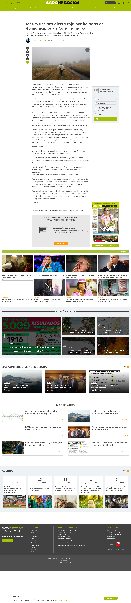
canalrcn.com (111, 536)
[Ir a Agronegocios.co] (12, 528)
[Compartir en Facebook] (27, 55)
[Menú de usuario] (118, 3)
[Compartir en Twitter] (27, 48)
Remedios (75, 8)
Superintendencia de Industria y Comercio (71, 545)
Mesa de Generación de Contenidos (69, 530)
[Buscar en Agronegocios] (128, 3)
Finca (56, 8)
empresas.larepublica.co (115, 534)
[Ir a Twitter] (6, 531)
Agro (61, 419)
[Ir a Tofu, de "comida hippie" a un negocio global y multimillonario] (79, 447)
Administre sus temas (106, 119)
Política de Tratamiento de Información (70, 541)
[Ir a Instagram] (15, 531)
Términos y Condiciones (65, 539)
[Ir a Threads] (19, 531)
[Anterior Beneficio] (35, 231)
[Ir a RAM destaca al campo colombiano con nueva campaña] (13, 432)
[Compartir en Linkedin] (27, 51)
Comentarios (87, 8)
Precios (106, 8)
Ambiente (125, 419)
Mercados (65, 8)
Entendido (110, 598)
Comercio (125, 451)
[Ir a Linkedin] (10, 531)
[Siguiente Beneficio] (87, 231)
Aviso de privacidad (64, 536)
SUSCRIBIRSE (61, 243)
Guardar (27, 62)
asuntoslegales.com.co (114, 532)
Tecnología (47, 8)
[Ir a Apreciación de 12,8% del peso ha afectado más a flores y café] (13, 416)
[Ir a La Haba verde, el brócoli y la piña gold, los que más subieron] (13, 447)
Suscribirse (7, 541)
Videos (115, 8)
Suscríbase (110, 3)
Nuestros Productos (64, 532)
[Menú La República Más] (123, 3)
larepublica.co (111, 530)
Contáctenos (62, 534)
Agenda (98, 8)
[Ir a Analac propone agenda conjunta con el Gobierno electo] (79, 432)
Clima (37, 8)
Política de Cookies (64, 543)
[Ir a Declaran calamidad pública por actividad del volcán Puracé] (79, 416)
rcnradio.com (111, 539)
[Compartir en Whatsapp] (27, 58)
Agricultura (17, 8)
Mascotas (29, 8)
